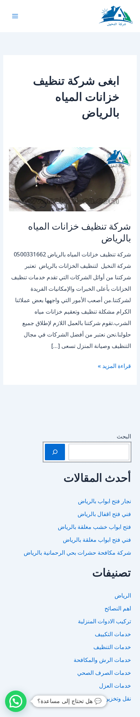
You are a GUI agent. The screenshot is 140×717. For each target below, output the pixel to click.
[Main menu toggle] (15, 16)
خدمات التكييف (113, 634)
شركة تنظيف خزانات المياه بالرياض (79, 232)
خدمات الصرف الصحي (104, 673)
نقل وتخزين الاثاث (110, 698)
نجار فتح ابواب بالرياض (104, 501)
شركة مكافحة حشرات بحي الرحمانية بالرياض (77, 552)
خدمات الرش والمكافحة (102, 660)
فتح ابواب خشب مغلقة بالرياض (94, 527)
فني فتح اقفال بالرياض (104, 514)
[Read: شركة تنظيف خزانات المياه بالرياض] (70, 179)
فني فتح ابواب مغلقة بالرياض (97, 540)
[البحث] (55, 452)
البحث (124, 436)
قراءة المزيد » (114, 367)
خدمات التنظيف (112, 647)
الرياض (123, 595)
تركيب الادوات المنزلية (104, 621)
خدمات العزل (115, 685)
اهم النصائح (117, 608)
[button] (16, 701)
